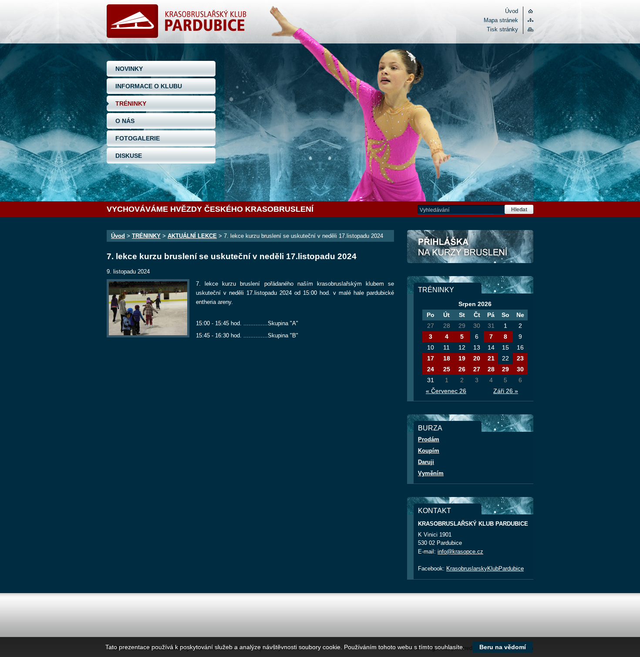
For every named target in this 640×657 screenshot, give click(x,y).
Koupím (428, 450)
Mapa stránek (501, 20)
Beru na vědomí (502, 647)
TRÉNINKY (130, 103)
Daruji (426, 462)
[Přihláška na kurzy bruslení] (470, 246)
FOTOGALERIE (137, 138)
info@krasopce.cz (460, 551)
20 (476, 358)
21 (491, 358)
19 (461, 358)
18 (446, 358)
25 (446, 369)
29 (505, 369)
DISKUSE (128, 155)
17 (430, 358)
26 (461, 369)
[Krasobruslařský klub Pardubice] (176, 36)
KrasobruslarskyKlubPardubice (485, 568)
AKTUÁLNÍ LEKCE (192, 236)
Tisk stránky (502, 29)
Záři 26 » (505, 390)
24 (430, 369)
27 (476, 369)
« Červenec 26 (446, 390)
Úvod (511, 11)
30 (520, 369)
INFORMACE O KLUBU (148, 86)
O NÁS (125, 120)
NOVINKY (129, 68)
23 (520, 358)
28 (491, 369)
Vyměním (431, 473)
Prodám (428, 439)
